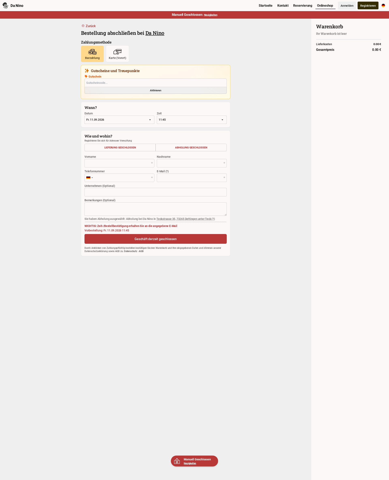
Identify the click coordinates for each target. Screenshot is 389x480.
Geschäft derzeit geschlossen (155, 239)
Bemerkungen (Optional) (99, 200)
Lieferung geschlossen (120, 147)
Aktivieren (155, 90)
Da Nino (155, 33)
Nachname (163, 157)
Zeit (159, 113)
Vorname (90, 157)
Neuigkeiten (190, 463)
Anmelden (347, 5)
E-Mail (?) (163, 171)
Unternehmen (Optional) (99, 186)
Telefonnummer (94, 171)
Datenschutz (130, 251)
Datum (88, 113)
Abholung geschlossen (191, 147)
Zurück (91, 26)
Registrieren (368, 5)
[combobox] (89, 178)
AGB (141, 251)
